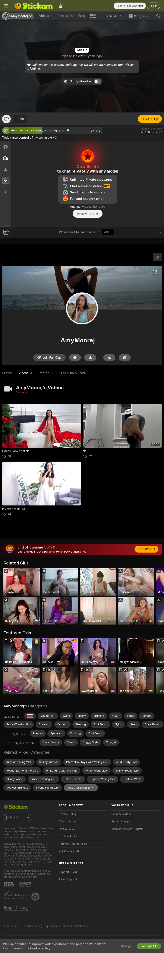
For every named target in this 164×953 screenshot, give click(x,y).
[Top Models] (60, 6)
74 (9, 514)
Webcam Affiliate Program (127, 829)
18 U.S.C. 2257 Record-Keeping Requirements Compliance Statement (46, 926)
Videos (45, 16)
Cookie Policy (40, 948)
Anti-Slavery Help (70, 851)
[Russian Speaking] (30, 716)
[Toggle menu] (6, 6)
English (14, 817)
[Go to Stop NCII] (16, 908)
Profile (7, 373)
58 (9, 456)
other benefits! (95, 206)
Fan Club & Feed (73, 373)
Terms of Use (67, 821)
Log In (153, 5)
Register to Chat (87, 213)
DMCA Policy (67, 829)
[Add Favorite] (6, 119)
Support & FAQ (68, 872)
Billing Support (68, 879)
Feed (81, 16)
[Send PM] (125, 357)
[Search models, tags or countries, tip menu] (158, 16)
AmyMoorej (13, 706)
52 (90, 456)
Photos (65, 16)
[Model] (157, 257)
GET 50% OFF (146, 549)
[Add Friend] (109, 357)
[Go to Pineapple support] (35, 897)
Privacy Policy (67, 814)
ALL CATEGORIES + (81, 787)
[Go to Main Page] (33, 6)
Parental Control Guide (73, 843)
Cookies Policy (68, 836)
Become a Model (121, 814)
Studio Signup (120, 821)
